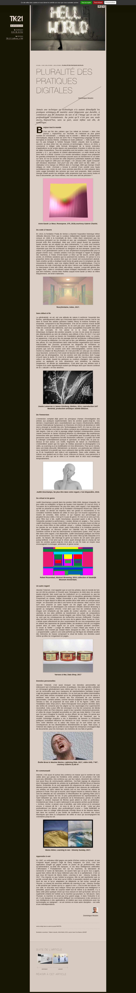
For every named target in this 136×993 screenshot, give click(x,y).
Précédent (44, 969)
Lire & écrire (17, 32)
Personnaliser (110, 2)
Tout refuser (98, 2)
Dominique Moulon (85, 98)
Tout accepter (86, 2)
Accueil (38, 65)
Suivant (60, 969)
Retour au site (17, 25)
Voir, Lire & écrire (47, 65)
